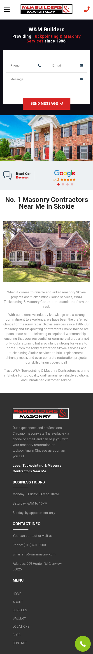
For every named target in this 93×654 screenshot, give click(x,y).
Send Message (44, 103)
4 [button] (72, 184)
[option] (65, 175)
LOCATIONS (21, 626)
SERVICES (20, 610)
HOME (17, 594)
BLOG (17, 635)
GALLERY (19, 618)
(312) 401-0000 (35, 545)
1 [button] (58, 184)
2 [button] (63, 184)
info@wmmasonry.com (39, 554)
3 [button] (67, 184)
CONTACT (20, 643)
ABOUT (18, 602)
